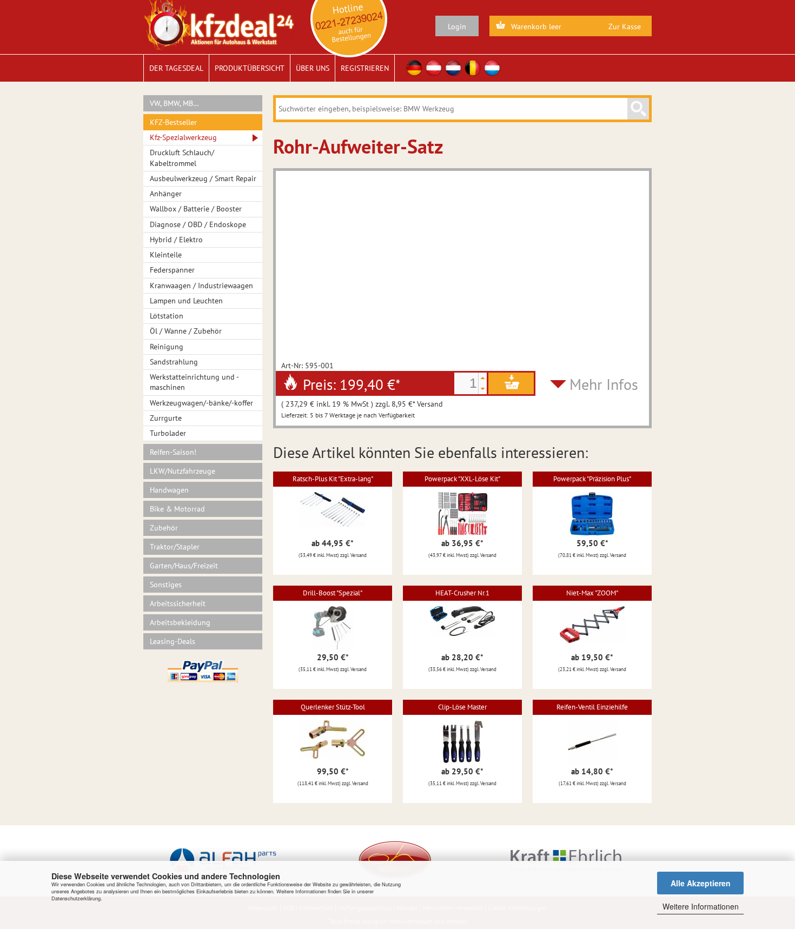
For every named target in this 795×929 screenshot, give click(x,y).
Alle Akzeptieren (701, 883)
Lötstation (166, 316)
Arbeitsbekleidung (180, 622)
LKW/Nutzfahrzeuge (182, 471)
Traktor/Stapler (175, 547)
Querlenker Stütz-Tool (333, 707)
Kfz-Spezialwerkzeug (183, 137)
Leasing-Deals (172, 641)
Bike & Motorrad (177, 509)
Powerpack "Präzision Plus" (592, 478)
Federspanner (172, 270)
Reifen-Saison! (173, 452)
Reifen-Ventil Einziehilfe (592, 707)
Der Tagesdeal (176, 68)
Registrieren (365, 68)
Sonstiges (166, 584)
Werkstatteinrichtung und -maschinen (194, 382)
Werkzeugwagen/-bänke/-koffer (201, 403)
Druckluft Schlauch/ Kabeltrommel (182, 158)
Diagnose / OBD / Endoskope (198, 224)
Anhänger (166, 193)
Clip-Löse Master (462, 707)
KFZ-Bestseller (173, 122)
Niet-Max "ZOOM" (592, 593)
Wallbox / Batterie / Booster (196, 209)
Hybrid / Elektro (176, 239)
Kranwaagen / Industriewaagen (201, 285)
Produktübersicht (249, 68)
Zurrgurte (166, 418)
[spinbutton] (466, 383)
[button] (482, 378)
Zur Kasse (624, 26)
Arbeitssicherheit (178, 603)
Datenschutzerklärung (76, 898)
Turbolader (168, 433)
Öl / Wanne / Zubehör (186, 331)
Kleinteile (166, 255)
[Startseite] (218, 24)
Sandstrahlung (174, 362)
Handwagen (169, 490)
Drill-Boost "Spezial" (332, 593)
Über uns (312, 68)
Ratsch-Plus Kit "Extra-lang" (333, 478)
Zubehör (164, 528)
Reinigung (166, 346)
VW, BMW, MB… (174, 103)
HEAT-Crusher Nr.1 (462, 593)
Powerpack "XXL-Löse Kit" (462, 478)
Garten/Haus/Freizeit (184, 565)
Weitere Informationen (700, 906)
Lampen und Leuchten (186, 301)
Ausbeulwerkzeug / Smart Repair (203, 178)
